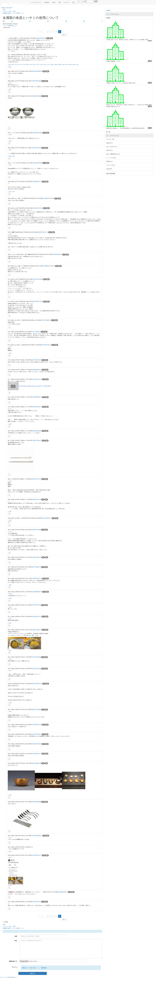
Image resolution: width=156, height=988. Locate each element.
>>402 (9, 141)
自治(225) (109, 169)
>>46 (9, 64)
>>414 (9, 191)
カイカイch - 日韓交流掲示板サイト (9, 977)
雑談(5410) (109, 143)
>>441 (9, 837)
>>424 (9, 511)
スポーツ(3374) (110, 165)
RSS (59, 2)
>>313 (37, 64)
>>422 (9, 353)
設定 (73, 2)
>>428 (9, 593)
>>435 (9, 711)
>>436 (9, 703)
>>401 (9, 89)
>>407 (13, 156)
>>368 (58, 64)
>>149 (30, 64)
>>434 (9, 623)
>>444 (9, 857)
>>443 (9, 795)
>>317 (48, 64)
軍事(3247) (109, 161)
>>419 (9, 531)
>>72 (15, 64)
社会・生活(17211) (111, 146)
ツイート (5, 25)
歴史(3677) (109, 150)
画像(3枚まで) (13, 961)
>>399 (9, 134)
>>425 (9, 424)
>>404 (69, 64)
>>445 (9, 851)
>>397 (9, 83)
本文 (16, 940)
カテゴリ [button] (66, 2)
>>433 (9, 650)
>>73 (17, 64)
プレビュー (15, 967)
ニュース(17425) (111, 158)
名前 (16, 936)
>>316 (44, 64)
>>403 (9, 156)
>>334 (51, 64)
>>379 (66, 64)
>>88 (26, 64)
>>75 (23, 64)
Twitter (54, 2)
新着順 (108, 10)
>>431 (13, 191)
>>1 (9, 183)
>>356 (55, 64)
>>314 (40, 64)
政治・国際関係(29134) (113, 154)
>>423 (73, 64)
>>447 (77, 64)
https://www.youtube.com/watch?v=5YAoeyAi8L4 (37, 386)
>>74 (20, 64)
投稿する (32, 973)
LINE (9, 25)
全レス (64, 35)
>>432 (9, 659)
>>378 (62, 64)
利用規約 (46, 2)
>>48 (12, 64)
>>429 (9, 585)
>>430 (9, 598)
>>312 (33, 64)
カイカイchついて (36, 2)
